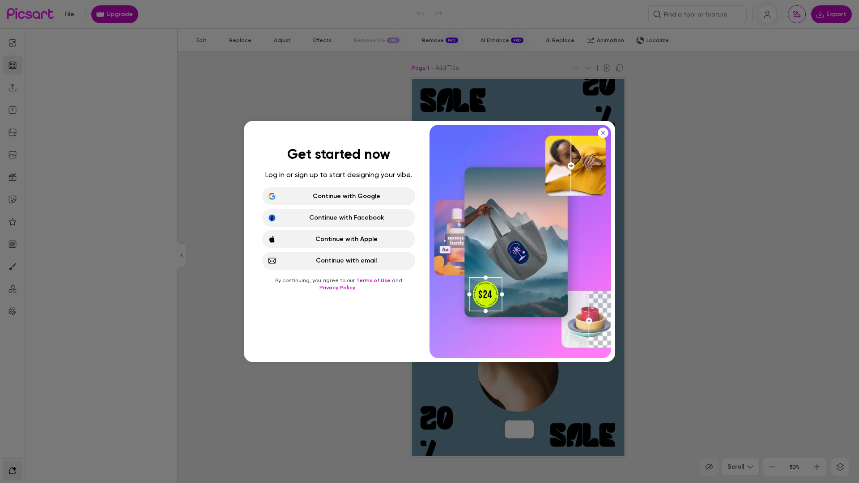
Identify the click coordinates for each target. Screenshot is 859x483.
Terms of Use (374, 280)
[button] (429, 241)
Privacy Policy (338, 287)
